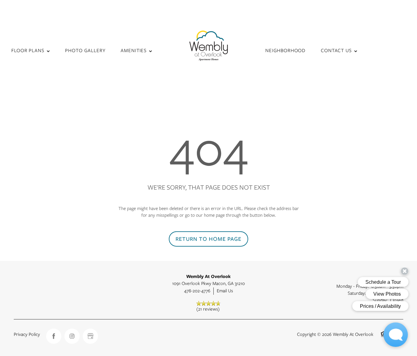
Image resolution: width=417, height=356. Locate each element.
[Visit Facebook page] (53, 336)
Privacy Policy (27, 334)
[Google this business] (90, 336)
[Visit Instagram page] (72, 336)
